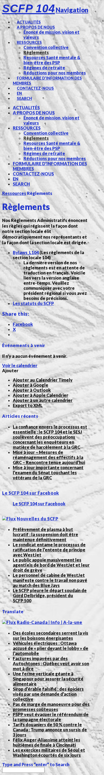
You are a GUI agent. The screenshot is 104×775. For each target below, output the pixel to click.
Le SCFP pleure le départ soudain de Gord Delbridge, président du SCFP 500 (50, 595)
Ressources (14, 193)
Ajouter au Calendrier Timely (43, 379)
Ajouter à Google (30, 385)
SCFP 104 (28, 8)
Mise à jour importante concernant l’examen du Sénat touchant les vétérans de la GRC (48, 472)
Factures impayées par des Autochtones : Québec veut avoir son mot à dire (51, 663)
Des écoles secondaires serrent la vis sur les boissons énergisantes (50, 635)
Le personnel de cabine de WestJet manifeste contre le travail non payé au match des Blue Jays (50, 580)
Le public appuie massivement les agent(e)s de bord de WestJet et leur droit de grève (51, 565)
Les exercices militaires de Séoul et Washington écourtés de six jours (49, 752)
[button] (10, 370)
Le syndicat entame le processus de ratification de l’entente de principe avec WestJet (49, 549)
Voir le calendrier (19, 365)
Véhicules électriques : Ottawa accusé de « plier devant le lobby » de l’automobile (50, 648)
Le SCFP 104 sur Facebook (30, 492)
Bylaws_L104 (26, 252)
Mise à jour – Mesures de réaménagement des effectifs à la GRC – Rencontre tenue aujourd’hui (49, 457)
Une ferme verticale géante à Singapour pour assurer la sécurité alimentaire (48, 678)
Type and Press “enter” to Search (35, 764)
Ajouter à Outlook (32, 390)
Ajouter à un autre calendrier (43, 400)
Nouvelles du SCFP (37, 518)
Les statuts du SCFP (33, 303)
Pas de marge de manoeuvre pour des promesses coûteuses (51, 707)
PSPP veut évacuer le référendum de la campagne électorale (51, 717)
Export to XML (28, 405)
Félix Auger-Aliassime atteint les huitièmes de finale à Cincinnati (46, 742)
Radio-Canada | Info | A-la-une (49, 622)
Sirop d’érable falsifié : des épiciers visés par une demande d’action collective (48, 694)
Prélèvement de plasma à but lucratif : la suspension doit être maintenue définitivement (45, 534)
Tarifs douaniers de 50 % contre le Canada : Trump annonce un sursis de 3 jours (50, 729)
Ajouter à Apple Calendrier (40, 395)
